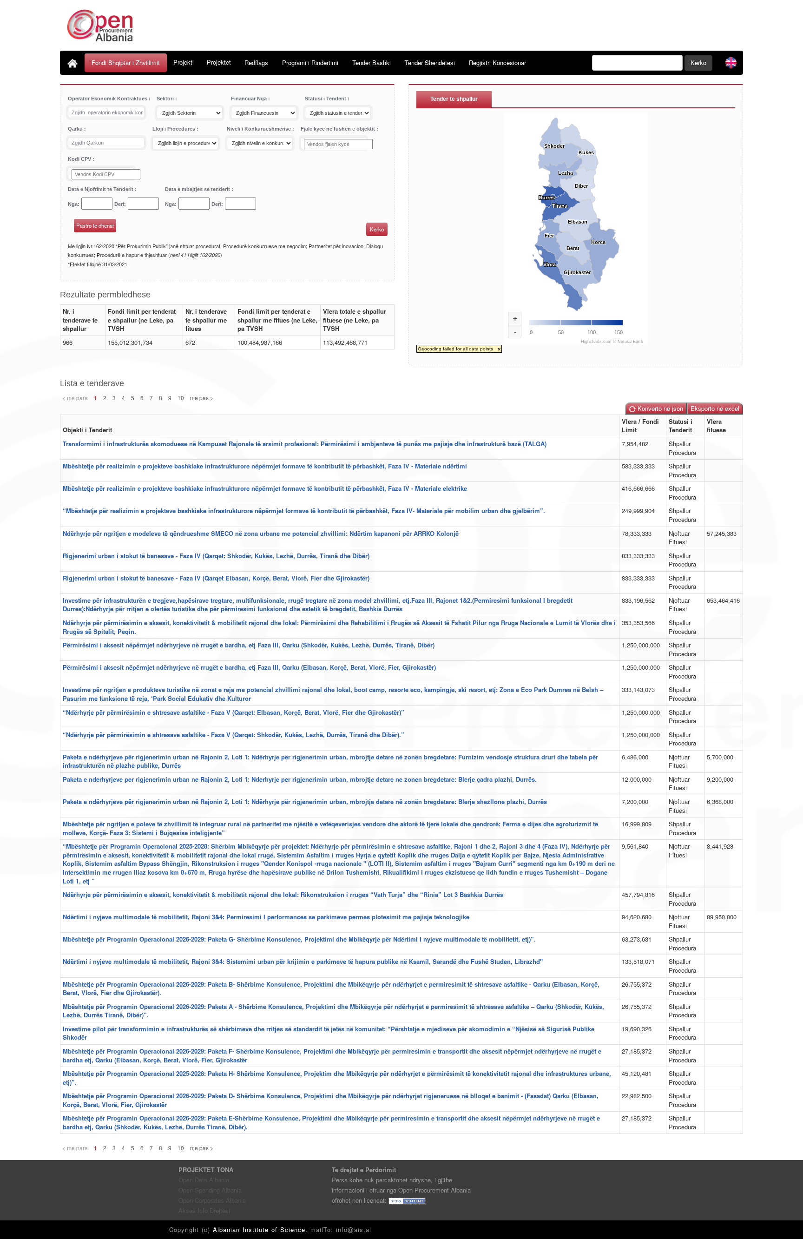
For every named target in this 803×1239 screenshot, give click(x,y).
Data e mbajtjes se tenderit (198, 189)
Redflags (256, 62)
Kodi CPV (80, 159)
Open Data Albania (203, 1179)
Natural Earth (630, 341)
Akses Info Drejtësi (204, 1210)
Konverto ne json (659, 408)
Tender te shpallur (454, 99)
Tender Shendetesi (430, 62)
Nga (73, 204)
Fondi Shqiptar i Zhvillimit (126, 62)
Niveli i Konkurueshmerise (259, 129)
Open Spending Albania (210, 1190)
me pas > (201, 398)
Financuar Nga (249, 98)
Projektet (219, 62)
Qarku (76, 129)
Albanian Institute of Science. (261, 1229)
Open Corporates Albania (212, 1200)
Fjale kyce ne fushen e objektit (338, 129)
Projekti (183, 62)
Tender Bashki (371, 62)
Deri (119, 204)
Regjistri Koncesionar (497, 62)
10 (181, 398)
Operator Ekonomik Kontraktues (108, 98)
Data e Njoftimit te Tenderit (101, 189)
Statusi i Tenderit (326, 98)
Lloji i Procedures (174, 129)
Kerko (698, 62)
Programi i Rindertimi (310, 62)
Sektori (166, 98)
